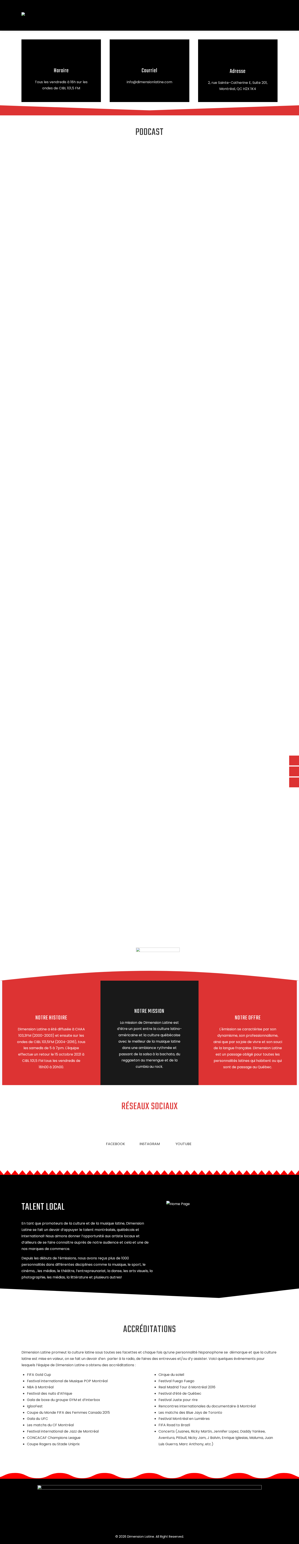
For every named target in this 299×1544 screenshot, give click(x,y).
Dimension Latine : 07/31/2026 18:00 (68, 809)
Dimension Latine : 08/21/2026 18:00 (68, 726)
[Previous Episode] (90, 835)
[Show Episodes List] (125, 872)
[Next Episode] (87, 909)
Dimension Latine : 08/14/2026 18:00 (68, 767)
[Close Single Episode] (76, 171)
